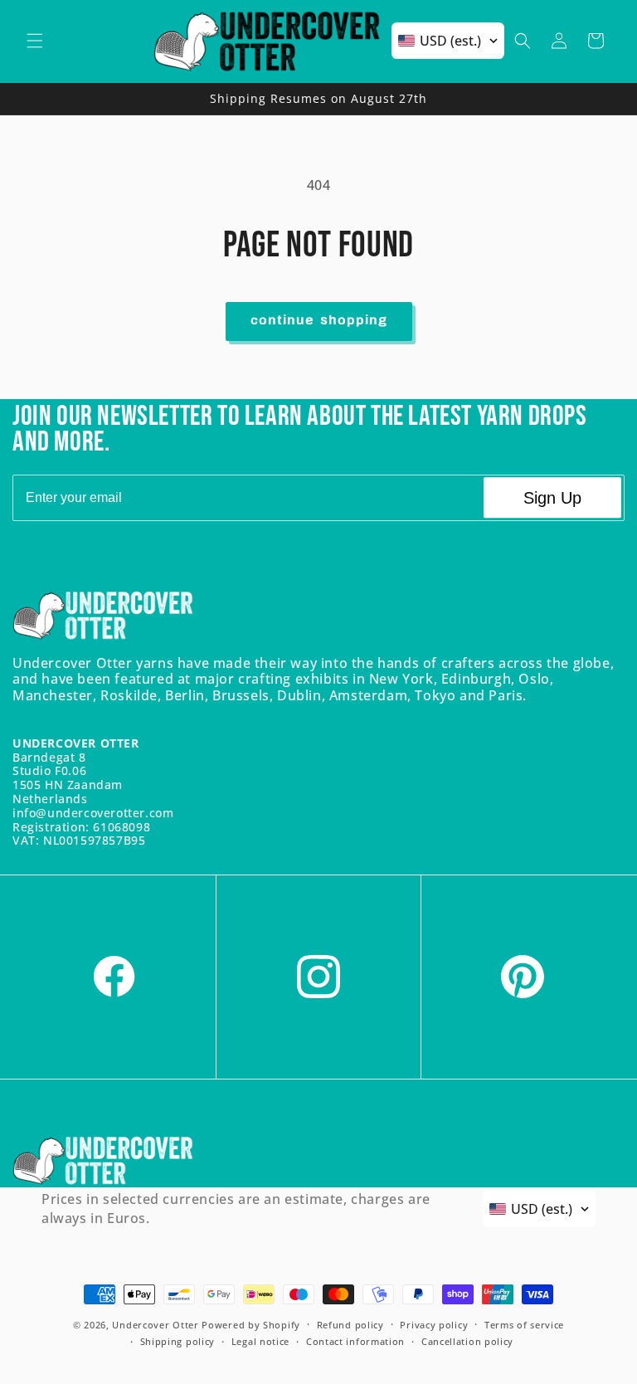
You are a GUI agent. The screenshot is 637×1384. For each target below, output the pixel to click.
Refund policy (350, 1324)
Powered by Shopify (251, 1324)
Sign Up (552, 498)
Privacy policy (434, 1324)
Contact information (355, 1341)
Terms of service (524, 1324)
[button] (35, 40)
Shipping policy (178, 1341)
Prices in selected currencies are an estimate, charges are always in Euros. (235, 1208)
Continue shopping (318, 320)
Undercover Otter (155, 1324)
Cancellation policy (467, 1341)
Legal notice (260, 1341)
